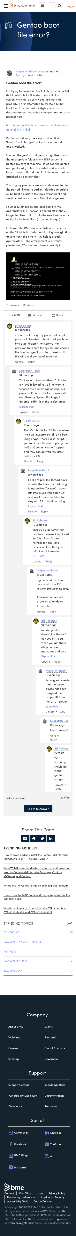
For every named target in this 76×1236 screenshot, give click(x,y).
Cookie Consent (43, 1201)
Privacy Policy (57, 1193)
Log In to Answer (38, 809)
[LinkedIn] (51, 838)
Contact (9, 1193)
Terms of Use (58, 1211)
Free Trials (25, 1193)
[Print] (34, 838)
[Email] (25, 838)
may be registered (21, 1223)
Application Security (53, 1197)
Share (60, 315)
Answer (37, 315)
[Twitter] (42, 838)
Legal (40, 1193)
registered (61, 1219)
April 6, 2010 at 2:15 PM (29, 75)
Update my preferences (21, 1197)
